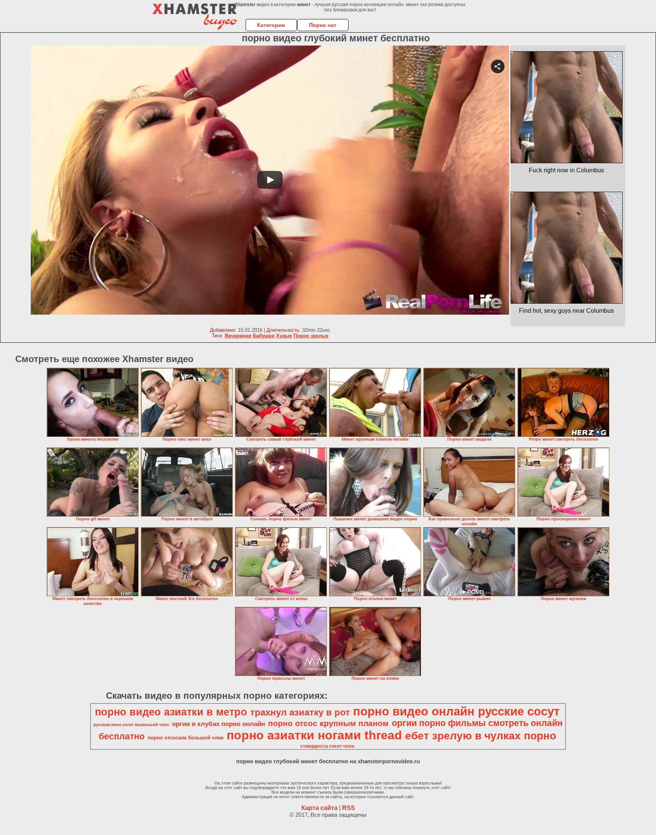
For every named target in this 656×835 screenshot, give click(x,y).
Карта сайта (319, 808)
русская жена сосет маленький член (131, 724)
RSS (348, 808)
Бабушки (263, 336)
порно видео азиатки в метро (171, 712)
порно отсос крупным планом (328, 723)
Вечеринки (238, 336)
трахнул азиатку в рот (300, 712)
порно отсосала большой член (186, 737)
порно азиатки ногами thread (314, 735)
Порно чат (322, 25)
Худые (284, 336)
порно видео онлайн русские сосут (456, 711)
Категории (271, 25)
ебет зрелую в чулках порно (480, 736)
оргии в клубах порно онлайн (218, 724)
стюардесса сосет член (327, 746)
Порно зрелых (310, 336)
